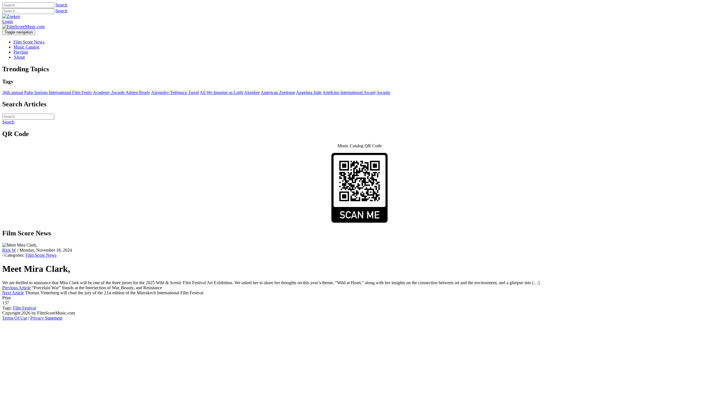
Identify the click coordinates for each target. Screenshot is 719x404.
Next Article (13, 292)
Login (7, 21)
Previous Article (16, 287)
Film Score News (41, 255)
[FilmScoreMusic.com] (23, 26)
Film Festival (24, 308)
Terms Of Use (14, 318)
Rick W (9, 250)
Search (61, 5)
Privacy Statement (46, 318)
